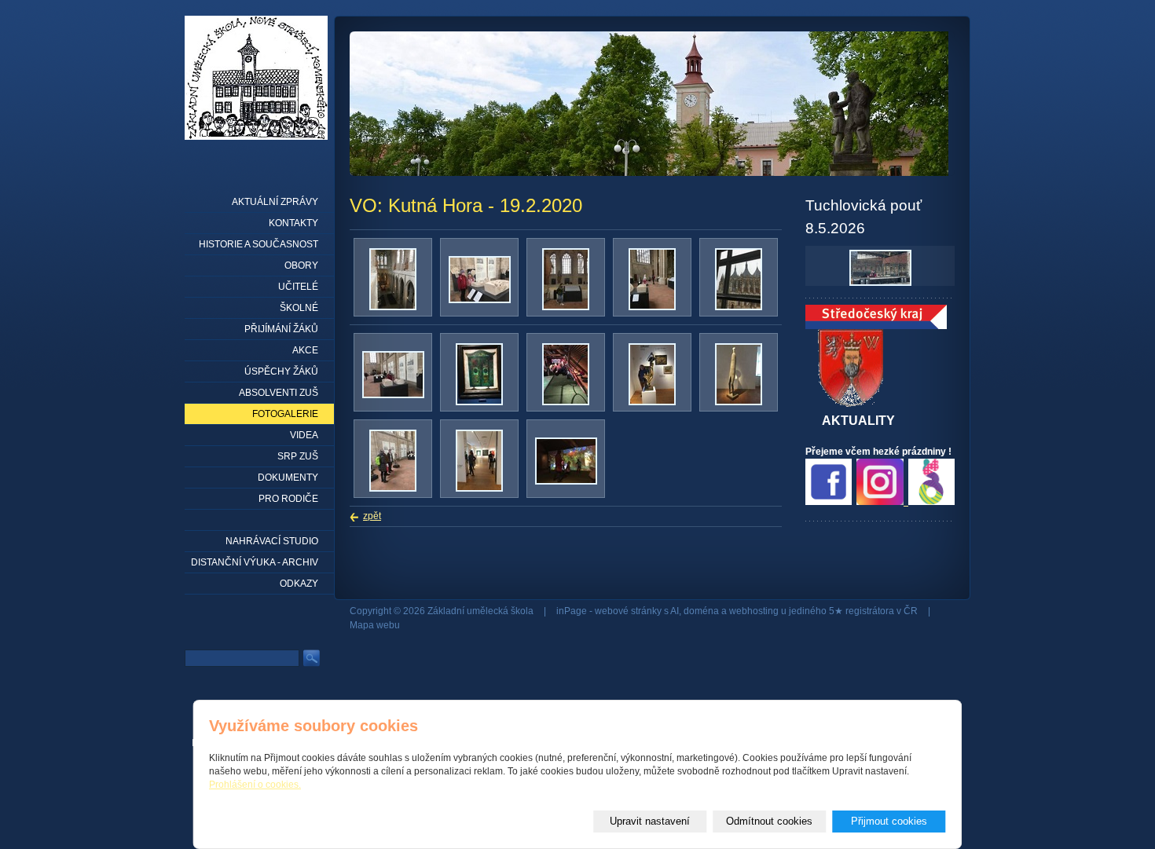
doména (701, 611)
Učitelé (298, 286)
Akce (305, 350)
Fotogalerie (285, 413)
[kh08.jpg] (392, 488)
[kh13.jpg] (480, 300)
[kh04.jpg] (565, 402)
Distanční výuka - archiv (254, 562)
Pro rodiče (288, 498)
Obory (301, 265)
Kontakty (293, 223)
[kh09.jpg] (479, 488)
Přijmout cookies (889, 821)
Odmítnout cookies (769, 821)
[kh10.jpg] (738, 307)
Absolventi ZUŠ (278, 392)
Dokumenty (288, 477)
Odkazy (299, 583)
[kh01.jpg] (392, 307)
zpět (372, 515)
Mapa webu (375, 625)
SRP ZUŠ (297, 456)
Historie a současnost (258, 244)
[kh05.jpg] (652, 402)
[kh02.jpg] (479, 402)
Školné (299, 307)
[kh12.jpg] (652, 307)
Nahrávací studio (272, 541)
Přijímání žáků (281, 329)
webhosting (754, 611)
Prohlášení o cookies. (255, 784)
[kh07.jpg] (738, 402)
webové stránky (628, 611)
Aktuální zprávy (275, 201)
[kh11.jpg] (566, 481)
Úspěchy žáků (281, 371)
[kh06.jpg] (565, 307)
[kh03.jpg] (393, 395)
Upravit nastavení (650, 821)
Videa (304, 435)
